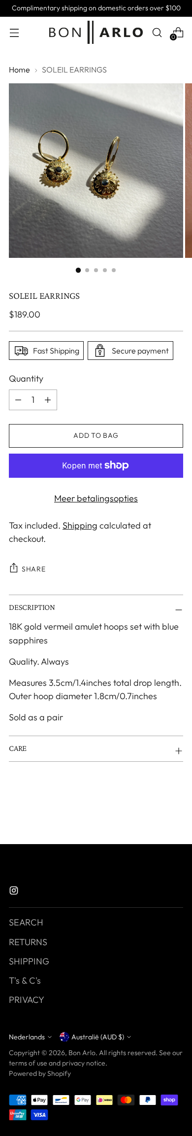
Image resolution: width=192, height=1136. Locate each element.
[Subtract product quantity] (48, 400)
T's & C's (25, 980)
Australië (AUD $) (97, 1036)
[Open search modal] (157, 32)
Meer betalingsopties (96, 498)
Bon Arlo (82, 1052)
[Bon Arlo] (96, 32)
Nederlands (27, 1036)
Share (34, 569)
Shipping (80, 525)
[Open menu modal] (14, 32)
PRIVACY (26, 999)
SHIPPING (29, 961)
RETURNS (28, 942)
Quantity (26, 378)
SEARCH (26, 922)
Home (19, 69)
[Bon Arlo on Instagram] (15, 892)
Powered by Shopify (40, 1073)
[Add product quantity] (18, 400)
